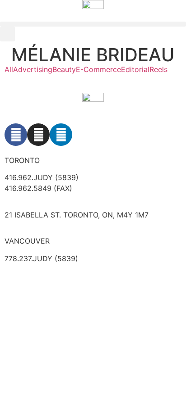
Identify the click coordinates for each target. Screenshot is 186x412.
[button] (93, 24)
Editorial (135, 69)
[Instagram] (38, 134)
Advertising (32, 69)
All (9, 69)
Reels (158, 69)
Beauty (64, 69)
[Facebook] (16, 134)
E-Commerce (98, 69)
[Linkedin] (61, 134)
